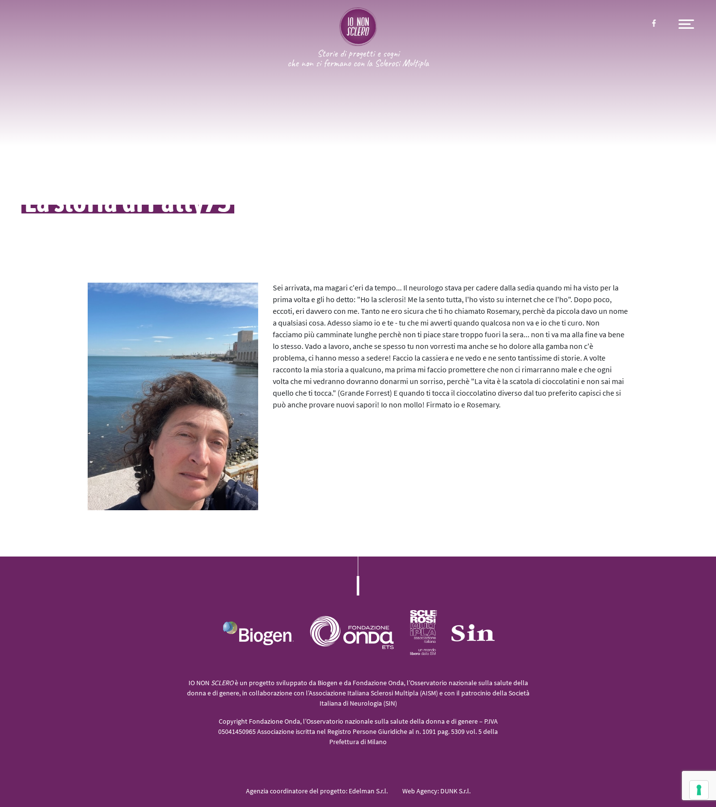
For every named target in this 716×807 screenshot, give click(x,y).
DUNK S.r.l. (455, 791)
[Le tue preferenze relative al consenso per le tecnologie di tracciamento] (699, 790)
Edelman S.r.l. (368, 791)
